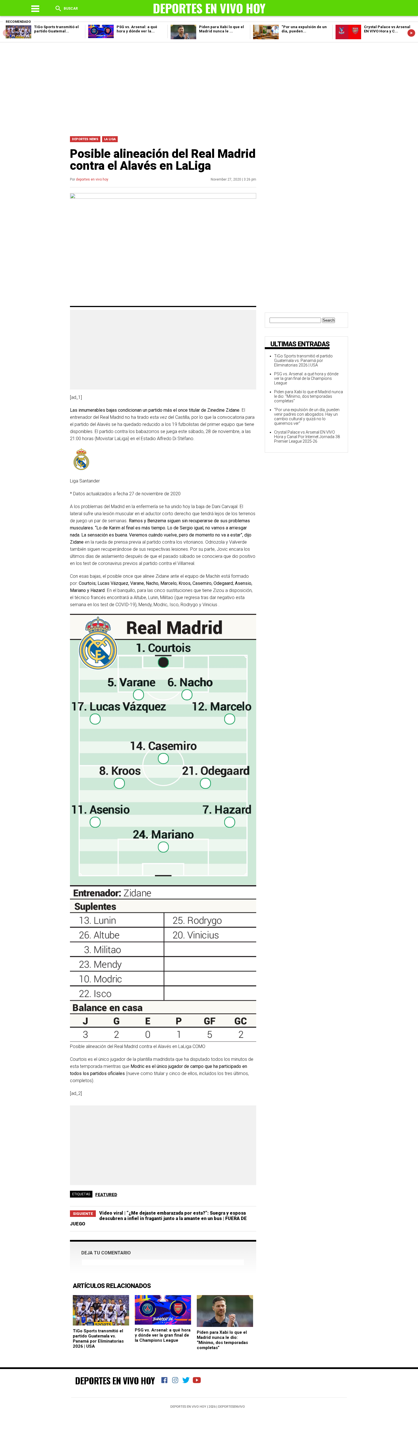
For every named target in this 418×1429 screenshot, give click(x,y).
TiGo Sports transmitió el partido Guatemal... (56, 29)
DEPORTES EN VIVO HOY (115, 1380)
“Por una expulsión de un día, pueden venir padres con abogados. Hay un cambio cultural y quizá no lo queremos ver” (307, 416)
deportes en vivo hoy (92, 179)
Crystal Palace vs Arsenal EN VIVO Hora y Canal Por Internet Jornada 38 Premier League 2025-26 (307, 437)
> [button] (411, 33)
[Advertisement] (209, 88)
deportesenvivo (231, 1407)
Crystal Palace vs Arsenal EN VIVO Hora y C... (387, 29)
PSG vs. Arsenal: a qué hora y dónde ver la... (137, 29)
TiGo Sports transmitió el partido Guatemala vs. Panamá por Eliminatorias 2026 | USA (98, 1338)
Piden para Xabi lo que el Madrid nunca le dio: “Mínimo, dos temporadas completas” (222, 1340)
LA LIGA (110, 139)
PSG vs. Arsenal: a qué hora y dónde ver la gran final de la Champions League (163, 1335)
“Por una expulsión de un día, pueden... (304, 29)
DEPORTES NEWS (85, 139)
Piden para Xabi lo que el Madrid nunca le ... (221, 29)
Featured (106, 1194)
